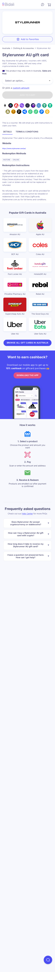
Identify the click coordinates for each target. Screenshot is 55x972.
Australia (6, 48)
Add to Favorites (30, 39)
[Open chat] (48, 960)
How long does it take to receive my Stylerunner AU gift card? (25, 545)
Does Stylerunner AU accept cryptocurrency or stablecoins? (25, 523)
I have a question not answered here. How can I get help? (25, 556)
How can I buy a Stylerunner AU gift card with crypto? (25, 534)
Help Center (27, 513)
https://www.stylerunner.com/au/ (14, 148)
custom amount (21, 88)
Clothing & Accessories (23, 48)
